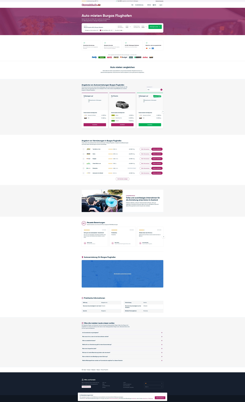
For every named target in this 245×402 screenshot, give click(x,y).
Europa (88, 369)
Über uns (104, 382)
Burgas (98, 369)
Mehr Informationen (145, 149)
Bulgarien (93, 369)
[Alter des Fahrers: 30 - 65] (100, 30)
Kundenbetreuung (139, 5)
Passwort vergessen (127, 384)
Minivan (104, 387)
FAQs (103, 384)
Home (85, 369)
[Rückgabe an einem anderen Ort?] (83, 30)
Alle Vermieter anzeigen (122, 179)
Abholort (85, 26)
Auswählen (94, 124)
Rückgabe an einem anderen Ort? (91, 30)
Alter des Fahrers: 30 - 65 (107, 30)
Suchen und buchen (157, 149)
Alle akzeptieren (160, 397)
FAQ (132, 5)
